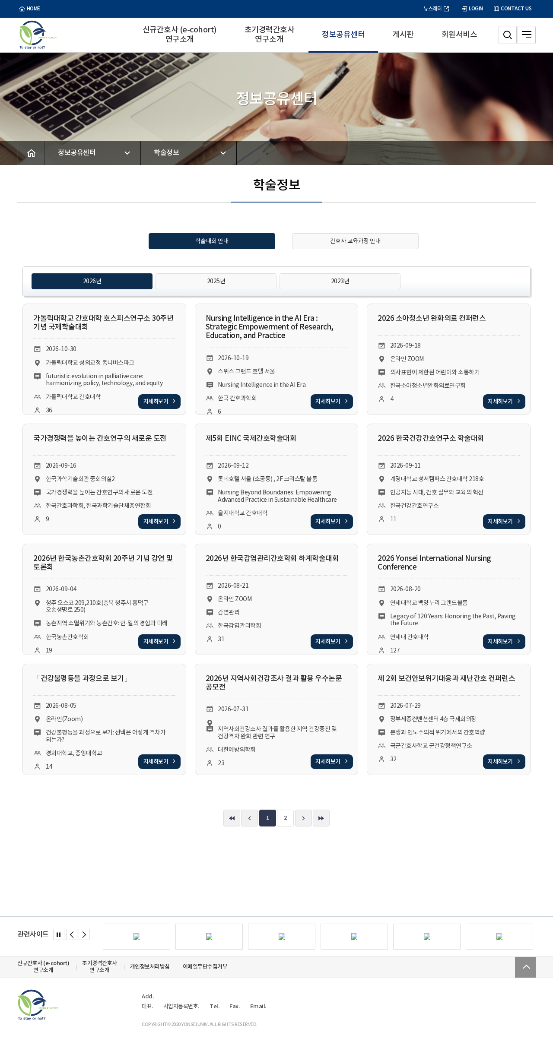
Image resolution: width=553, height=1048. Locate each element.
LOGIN (476, 9)
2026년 (92, 281)
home (33, 9)
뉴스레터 (432, 9)
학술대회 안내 (212, 240)
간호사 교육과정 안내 (355, 240)
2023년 (340, 281)
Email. (258, 1006)
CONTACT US (516, 9)
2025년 (216, 281)
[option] (136, 937)
